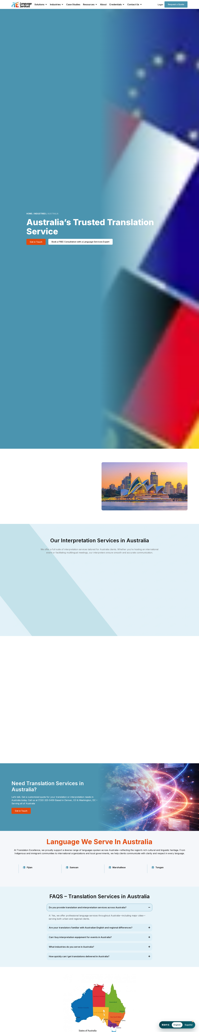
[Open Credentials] (123, 4)
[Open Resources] (96, 4)
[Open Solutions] (46, 4)
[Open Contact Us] (141, 4)
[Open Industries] (62, 4)
